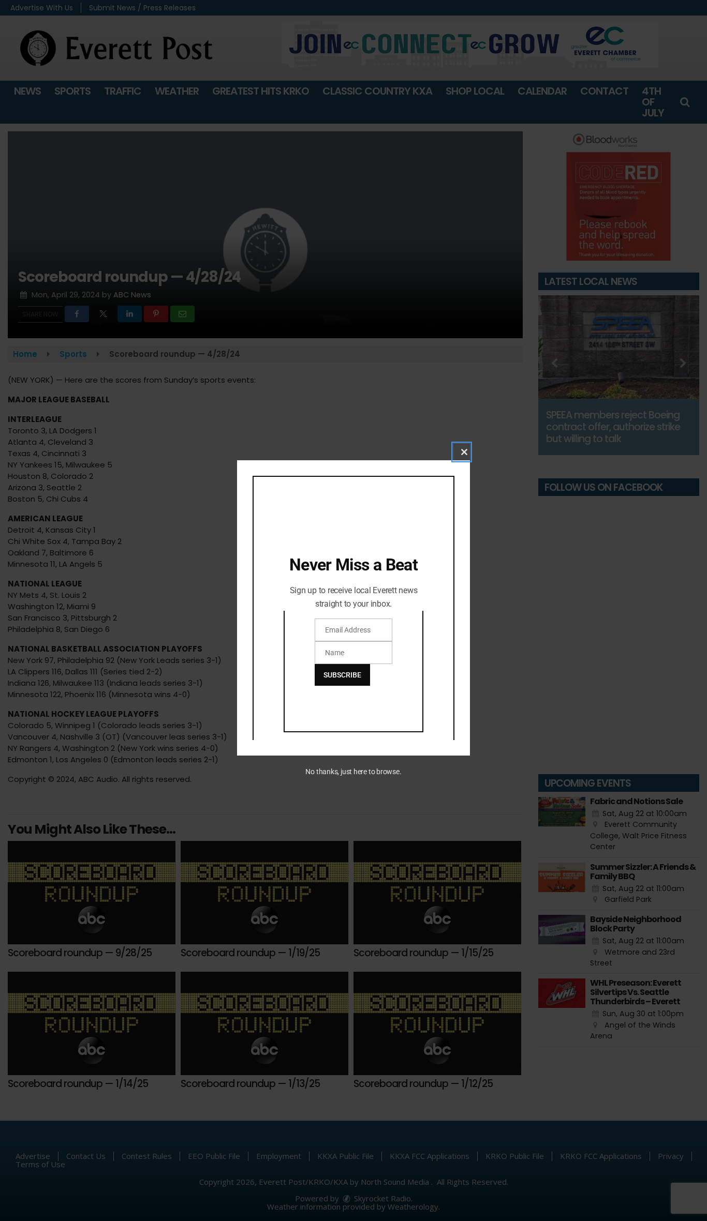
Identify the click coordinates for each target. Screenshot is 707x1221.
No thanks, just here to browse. (353, 771)
